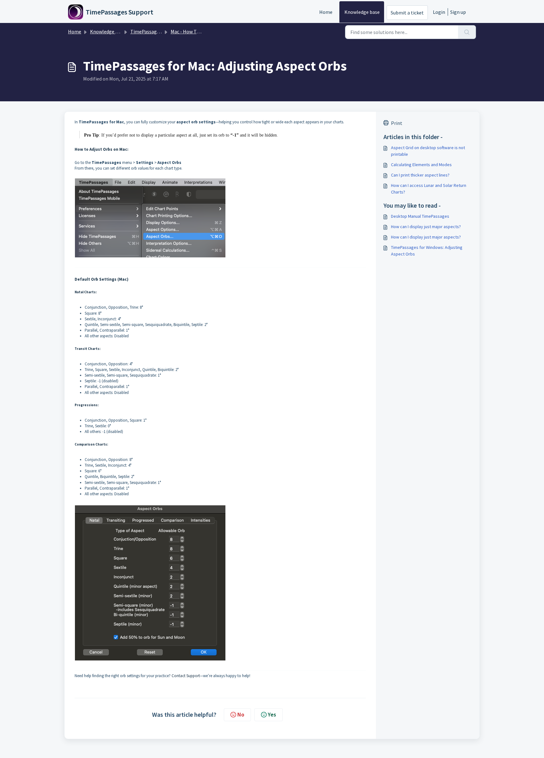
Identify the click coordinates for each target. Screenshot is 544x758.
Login (439, 12)
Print (396, 123)
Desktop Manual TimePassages (420, 216)
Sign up (458, 12)
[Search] (467, 32)
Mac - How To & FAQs (193, 31)
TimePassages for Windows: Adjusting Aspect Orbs (426, 250)
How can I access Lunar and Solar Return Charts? (428, 188)
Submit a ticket (407, 12)
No (240, 714)
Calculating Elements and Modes (421, 164)
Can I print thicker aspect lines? (420, 175)
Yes (272, 714)
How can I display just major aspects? (426, 226)
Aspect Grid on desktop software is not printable (428, 151)
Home (325, 12)
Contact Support (186, 675)
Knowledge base (362, 12)
